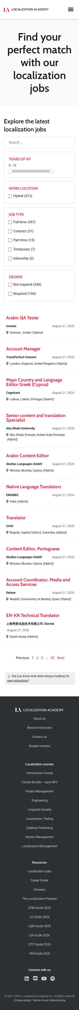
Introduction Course (39, 773)
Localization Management (39, 846)
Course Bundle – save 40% (39, 782)
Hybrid (22, 196)
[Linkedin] (26, 978)
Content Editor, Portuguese (32, 548)
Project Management (40, 791)
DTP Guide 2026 (39, 944)
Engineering (40, 800)
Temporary (24, 249)
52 (52, 658)
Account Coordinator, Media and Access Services (38, 582)
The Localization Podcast (39, 899)
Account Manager (23, 349)
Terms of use (40, 1000)
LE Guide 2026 (39, 917)
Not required (27, 284)
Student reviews (39, 746)
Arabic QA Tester (22, 317)
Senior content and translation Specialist (36, 418)
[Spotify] (52, 978)
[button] (71, 9)
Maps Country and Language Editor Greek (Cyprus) (34, 382)
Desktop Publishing (39, 828)
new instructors (17, 680)
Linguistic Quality (39, 809)
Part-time (24, 240)
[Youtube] (43, 978)
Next (60, 658)
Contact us (39, 737)
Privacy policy (23, 1000)
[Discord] (35, 978)
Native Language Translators (33, 486)
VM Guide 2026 (39, 953)
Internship (23, 258)
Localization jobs (39, 871)
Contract (23, 231)
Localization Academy (30, 9)
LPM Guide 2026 (39, 908)
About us (40, 718)
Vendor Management (39, 837)
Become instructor (39, 728)
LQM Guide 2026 (39, 926)
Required (24, 294)
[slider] (10, 171)
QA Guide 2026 (39, 935)
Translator (16, 517)
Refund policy (57, 1000)
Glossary (39, 889)
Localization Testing (39, 819)
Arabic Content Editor (27, 455)
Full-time (24, 222)
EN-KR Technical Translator (32, 615)
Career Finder (40, 880)
